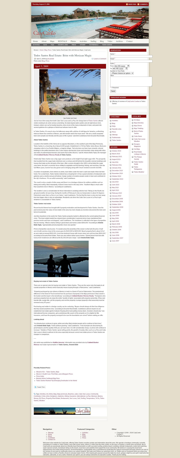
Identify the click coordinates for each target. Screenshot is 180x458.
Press (74, 44)
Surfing (93, 41)
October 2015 (116, 151)
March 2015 (116, 154)
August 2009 (116, 210)
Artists (51, 394)
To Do (97, 398)
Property (49, 398)
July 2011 (115, 162)
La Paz (88, 396)
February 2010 (117, 193)
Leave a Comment (100, 59)
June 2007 (115, 241)
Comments (144, 4)
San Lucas (73, 398)
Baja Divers (138, 126)
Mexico (100, 396)
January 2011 (116, 168)
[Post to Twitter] (40, 388)
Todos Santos (107, 44)
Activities (83, 41)
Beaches (71, 394)
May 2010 (115, 187)
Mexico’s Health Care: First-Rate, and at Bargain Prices (54, 374)
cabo (76, 394)
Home (35, 41)
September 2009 (117, 207)
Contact (129, 41)
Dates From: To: (112, 66)
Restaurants (65, 398)
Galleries (61, 396)
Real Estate (56, 398)
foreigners (53, 396)
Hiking (67, 396)
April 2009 (115, 221)
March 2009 (116, 224)
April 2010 (115, 190)
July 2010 (115, 182)
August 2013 (116, 159)
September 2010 (117, 179)
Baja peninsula (62, 394)
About (44, 41)
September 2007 (117, 238)
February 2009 (117, 227)
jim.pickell (50, 59)
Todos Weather (139, 172)
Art (47, 394)
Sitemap (82, 44)
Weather (42, 400)
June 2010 (115, 185)
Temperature (90, 398)
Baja (55, 394)
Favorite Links (63, 44)
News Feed (132, 4)
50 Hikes (137, 120)
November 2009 (117, 201)
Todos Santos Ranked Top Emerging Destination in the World (56, 380)
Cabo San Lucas (84, 394)
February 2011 (117, 165)
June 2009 (115, 215)
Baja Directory (139, 123)
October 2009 (116, 204)
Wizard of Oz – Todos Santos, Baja (47, 372)
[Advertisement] (70, 352)
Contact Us (51, 439)
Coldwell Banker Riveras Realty (48, 155)
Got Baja (137, 149)
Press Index (40, 376)
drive (48, 396)
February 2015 (117, 156)
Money (36, 398)
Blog (102, 41)
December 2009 (117, 199)
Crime (44, 396)
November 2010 (117, 173)
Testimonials (93, 44)
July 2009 (115, 213)
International (81, 396)
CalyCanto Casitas (133, 101)
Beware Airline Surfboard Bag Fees (48, 378)
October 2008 (116, 230)
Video (110, 41)
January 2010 (116, 196)
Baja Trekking (138, 128)
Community (94, 394)
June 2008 (115, 235)
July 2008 (115, 232)
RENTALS (62, 41)
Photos (73, 41)
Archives (119, 41)
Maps (52, 41)
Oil (40, 398)
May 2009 (115, 218)
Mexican (94, 396)
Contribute (37, 396)
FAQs (52, 44)
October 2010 (116, 176)
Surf (78, 398)
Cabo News (138, 136)
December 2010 (117, 170)
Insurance (73, 396)
